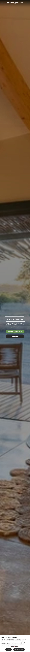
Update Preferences (19, 649)
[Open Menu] (2, 2)
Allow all (8, 649)
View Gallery (15, 336)
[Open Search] (27, 2)
